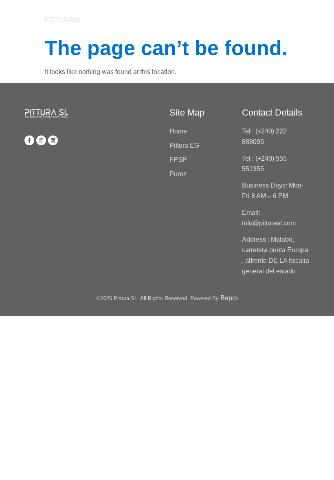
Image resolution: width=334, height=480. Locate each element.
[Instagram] (41, 140)
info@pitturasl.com (269, 223)
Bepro (229, 298)
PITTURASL (63, 19)
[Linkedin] (53, 140)
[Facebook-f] (29, 140)
